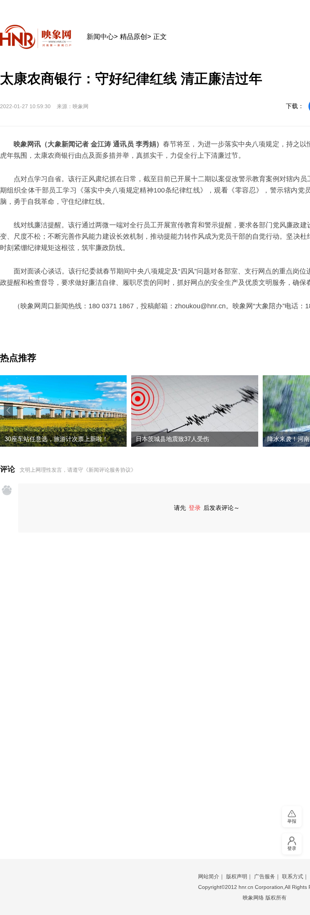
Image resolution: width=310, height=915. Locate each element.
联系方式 (292, 876)
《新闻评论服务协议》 (109, 470)
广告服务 (264, 876)
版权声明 (236, 876)
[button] (8, 410)
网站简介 (208, 876)
